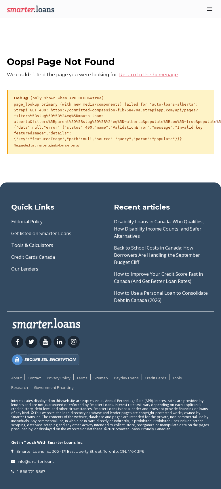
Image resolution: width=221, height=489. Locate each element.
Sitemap (101, 377)
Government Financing (53, 387)
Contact (34, 377)
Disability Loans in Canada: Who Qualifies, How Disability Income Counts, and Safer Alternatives (159, 228)
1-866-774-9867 (31, 471)
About (16, 377)
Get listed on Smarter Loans (41, 233)
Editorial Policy (27, 221)
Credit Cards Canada (33, 257)
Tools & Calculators (32, 245)
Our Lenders (24, 269)
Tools (177, 377)
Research (19, 387)
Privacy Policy (59, 377)
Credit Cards (155, 377)
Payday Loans (126, 377)
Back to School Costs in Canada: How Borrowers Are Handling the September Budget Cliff (157, 255)
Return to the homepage (148, 74)
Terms (82, 377)
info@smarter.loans (36, 461)
